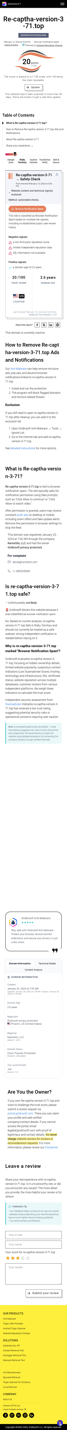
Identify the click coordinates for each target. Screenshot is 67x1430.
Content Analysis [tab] (33, 969)
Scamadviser (13, 704)
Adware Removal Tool (13, 1350)
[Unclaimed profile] (56, 174)
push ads (22, 514)
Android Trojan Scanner (14, 1328)
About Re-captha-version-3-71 (22, 139)
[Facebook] (5, 1415)
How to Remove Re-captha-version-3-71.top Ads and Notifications (35, 131)
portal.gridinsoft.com (20, 1113)
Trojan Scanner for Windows (16, 1382)
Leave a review (11, 45)
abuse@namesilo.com (25, 561)
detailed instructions (22, 448)
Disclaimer (51, 1147)
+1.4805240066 (21, 571)
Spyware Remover (11, 1377)
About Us (7, 1399)
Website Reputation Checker (49, 45)
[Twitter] (12, 1415)
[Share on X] (43, 324)
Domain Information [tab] (20, 963)
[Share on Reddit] (57, 324)
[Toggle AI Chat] (60, 1423)
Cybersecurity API (11, 1345)
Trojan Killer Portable (13, 1323)
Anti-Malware (18, 368)
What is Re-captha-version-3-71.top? (26, 122)
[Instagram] (25, 1415)
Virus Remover (10, 1387)
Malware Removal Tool (14, 1360)
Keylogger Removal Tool (14, 1355)
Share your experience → (19, 145)
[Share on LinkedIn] (50, 324)
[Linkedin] (31, 1415)
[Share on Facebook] (37, 324)
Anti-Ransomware (11, 1372)
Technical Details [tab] (47, 963)
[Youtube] (18, 1415)
